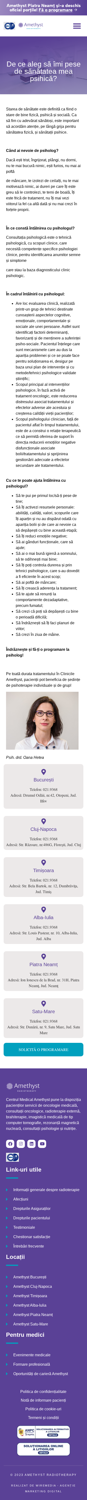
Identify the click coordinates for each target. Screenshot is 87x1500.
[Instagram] (21, 1144)
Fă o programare (55, 10)
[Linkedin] (31, 1144)
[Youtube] (42, 1144)
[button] (77, 26)
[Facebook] (10, 1144)
